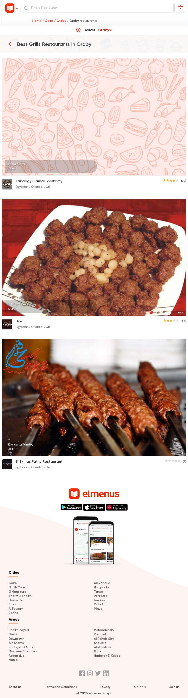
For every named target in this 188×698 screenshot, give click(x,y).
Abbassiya (17, 655)
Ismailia (99, 600)
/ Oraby (60, 20)
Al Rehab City (104, 638)
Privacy (105, 687)
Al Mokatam (102, 647)
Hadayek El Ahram (22, 647)
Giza (97, 651)
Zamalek (100, 634)
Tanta (98, 591)
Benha (13, 613)
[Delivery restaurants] (10, 44)
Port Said (101, 596)
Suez (12, 604)
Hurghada (101, 587)
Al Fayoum (16, 608)
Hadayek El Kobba (107, 655)
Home (37, 20)
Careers (140, 687)
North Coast (18, 587)
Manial (13, 660)
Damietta (16, 600)
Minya (98, 608)
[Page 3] (182, 312)
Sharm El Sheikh (20, 596)
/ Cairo (48, 20)
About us (15, 687)
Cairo (13, 583)
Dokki (13, 634)
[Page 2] (180, 312)
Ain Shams (16, 643)
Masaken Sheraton (23, 651)
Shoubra (100, 643)
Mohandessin (104, 630)
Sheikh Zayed (19, 630)
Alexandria (102, 583)
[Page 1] (182, 172)
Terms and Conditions (61, 687)
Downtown (16, 638)
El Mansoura (17, 591)
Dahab (99, 604)
